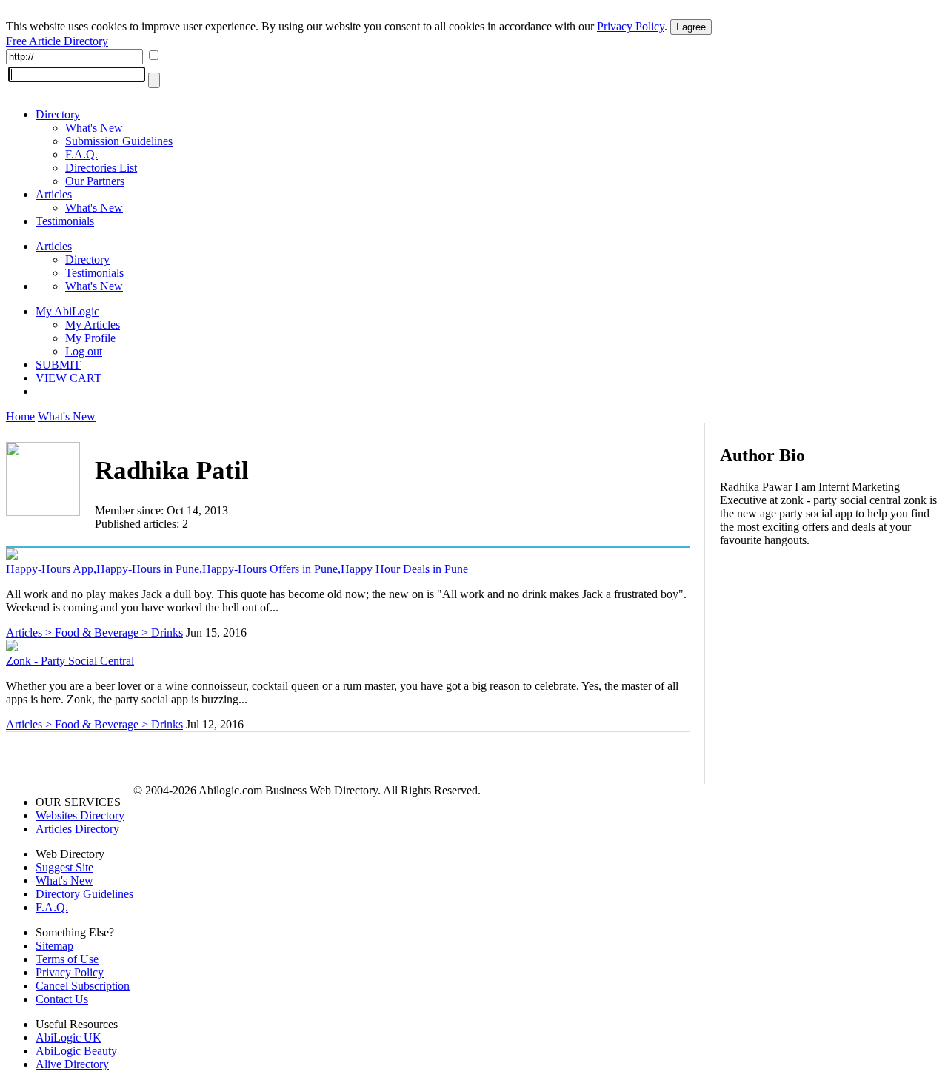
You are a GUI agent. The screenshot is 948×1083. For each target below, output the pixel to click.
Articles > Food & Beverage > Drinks (94, 632)
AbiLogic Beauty (76, 1051)
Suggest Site (64, 867)
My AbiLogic (67, 311)
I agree (691, 27)
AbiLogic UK (68, 1037)
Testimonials (65, 221)
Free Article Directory (57, 41)
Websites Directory (80, 815)
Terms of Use (67, 959)
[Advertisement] (831, 654)
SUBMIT (58, 364)
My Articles (92, 324)
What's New (94, 127)
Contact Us (62, 999)
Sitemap (54, 945)
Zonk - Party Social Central (70, 660)
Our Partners (94, 181)
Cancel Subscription (83, 985)
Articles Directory (77, 828)
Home (20, 416)
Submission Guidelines (119, 141)
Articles (54, 194)
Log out (83, 351)
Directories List (101, 167)
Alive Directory (72, 1064)
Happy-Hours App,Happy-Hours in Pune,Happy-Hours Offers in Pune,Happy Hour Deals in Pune (237, 569)
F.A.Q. (81, 154)
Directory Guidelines (84, 894)
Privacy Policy (630, 26)
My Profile (90, 338)
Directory (58, 114)
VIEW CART (68, 378)
